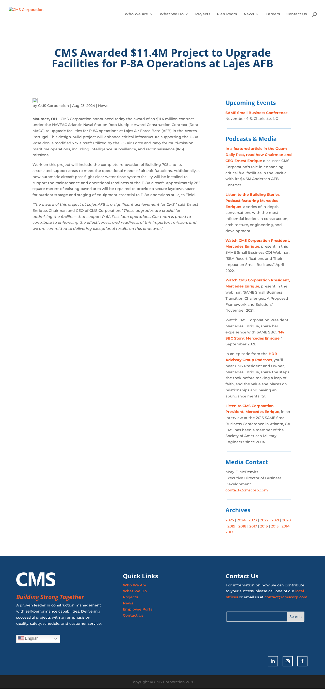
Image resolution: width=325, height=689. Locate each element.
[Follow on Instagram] (288, 661)
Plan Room (227, 14)
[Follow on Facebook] (302, 661)
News (249, 14)
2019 (231, 526)
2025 (229, 520)
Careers (273, 14)
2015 (275, 526)
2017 (253, 526)
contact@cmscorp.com (246, 490)
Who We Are (136, 14)
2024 (241, 520)
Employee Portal (138, 609)
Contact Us (296, 14)
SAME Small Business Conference (256, 112)
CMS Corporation (53, 105)
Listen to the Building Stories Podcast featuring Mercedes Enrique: (252, 200)
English (31, 638)
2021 (275, 520)
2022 (264, 520)
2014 (285, 526)
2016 (264, 526)
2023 (252, 520)
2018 (241, 526)
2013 (229, 532)
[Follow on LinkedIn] (273, 661)
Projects (202, 14)
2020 (286, 520)
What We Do (172, 14)
